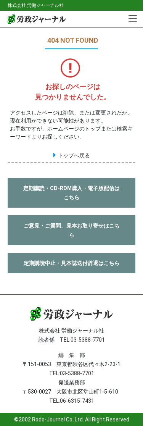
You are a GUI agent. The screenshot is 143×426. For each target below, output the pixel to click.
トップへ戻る (74, 155)
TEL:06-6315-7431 (71, 401)
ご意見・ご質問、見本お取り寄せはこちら (72, 230)
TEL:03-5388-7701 (82, 340)
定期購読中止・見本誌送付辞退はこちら (72, 263)
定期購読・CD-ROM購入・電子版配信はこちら (71, 192)
